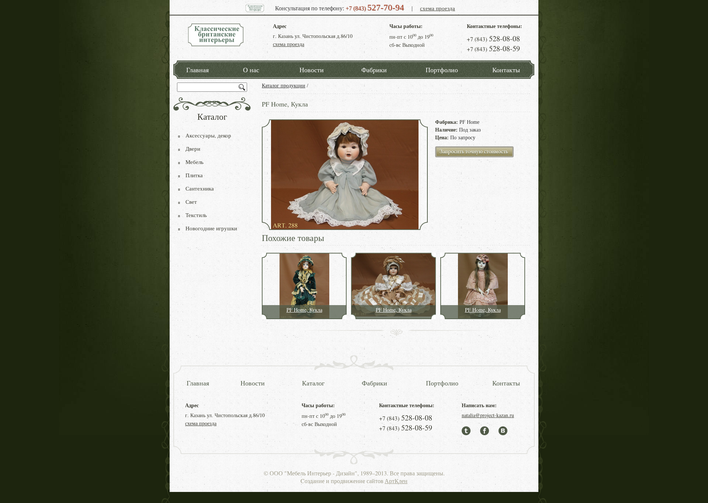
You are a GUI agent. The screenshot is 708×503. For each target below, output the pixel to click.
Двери (192, 148)
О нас (251, 69)
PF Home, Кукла (304, 309)
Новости (311, 69)
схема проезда (437, 8)
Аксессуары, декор (208, 135)
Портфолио (442, 69)
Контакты (506, 69)
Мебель (194, 161)
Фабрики (374, 69)
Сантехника (199, 188)
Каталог (313, 382)
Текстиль (196, 215)
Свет (191, 201)
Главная (197, 69)
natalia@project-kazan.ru (488, 415)
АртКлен (396, 481)
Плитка (194, 175)
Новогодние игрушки (211, 228)
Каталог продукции (283, 85)
